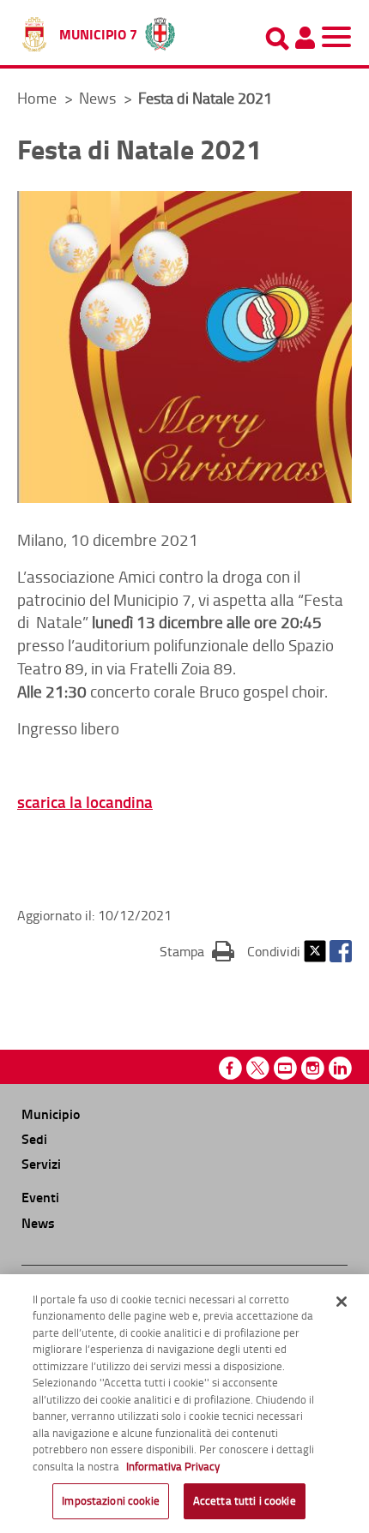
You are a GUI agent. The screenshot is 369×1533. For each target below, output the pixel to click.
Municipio (50, 1113)
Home (37, 97)
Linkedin (340, 1068)
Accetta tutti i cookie (244, 1500)
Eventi (40, 1197)
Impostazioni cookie (110, 1500)
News (99, 97)
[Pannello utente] (305, 38)
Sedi (34, 1138)
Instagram (312, 1068)
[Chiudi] (341, 1301)
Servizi (41, 1163)
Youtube (285, 1068)
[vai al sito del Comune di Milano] (160, 30)
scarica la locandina (85, 801)
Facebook (341, 951)
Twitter (315, 951)
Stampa (197, 951)
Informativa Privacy (173, 1466)
